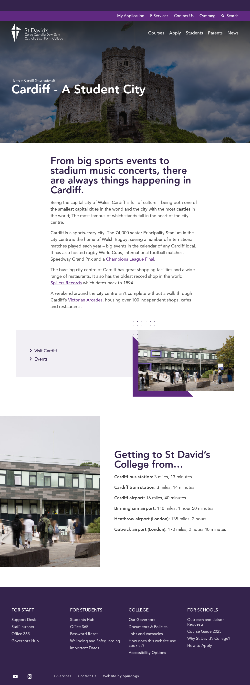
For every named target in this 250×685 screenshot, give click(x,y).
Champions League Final (130, 259)
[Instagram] (29, 676)
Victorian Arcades (85, 300)
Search (232, 16)
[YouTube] (15, 676)
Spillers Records (66, 283)
